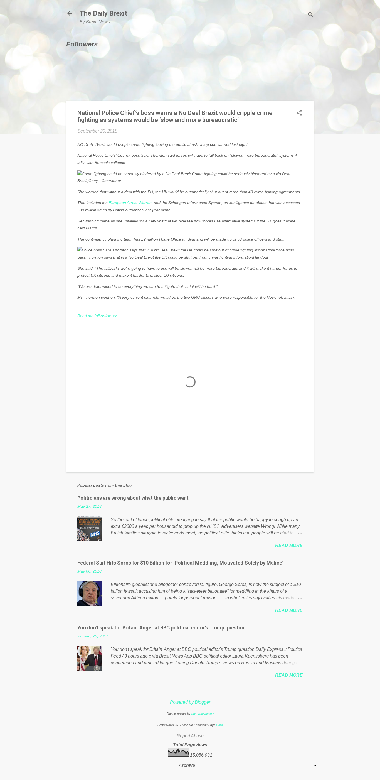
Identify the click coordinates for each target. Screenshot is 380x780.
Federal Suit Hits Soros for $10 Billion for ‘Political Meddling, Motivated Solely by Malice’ (180, 563)
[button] (299, 113)
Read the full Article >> (97, 315)
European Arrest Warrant (131, 202)
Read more (289, 545)
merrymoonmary (202, 713)
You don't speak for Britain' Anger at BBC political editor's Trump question (161, 628)
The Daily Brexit (103, 13)
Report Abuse (190, 736)
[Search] (310, 15)
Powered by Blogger (190, 702)
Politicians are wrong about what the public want (133, 498)
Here (219, 725)
